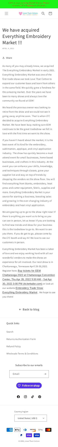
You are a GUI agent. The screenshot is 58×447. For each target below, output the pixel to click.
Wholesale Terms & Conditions (22, 353)
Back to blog (31, 309)
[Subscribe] (45, 374)
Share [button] (9, 57)
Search (10, 331)
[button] (6, 13)
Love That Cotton (32, 441)
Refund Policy (13, 346)
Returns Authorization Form (21, 339)
